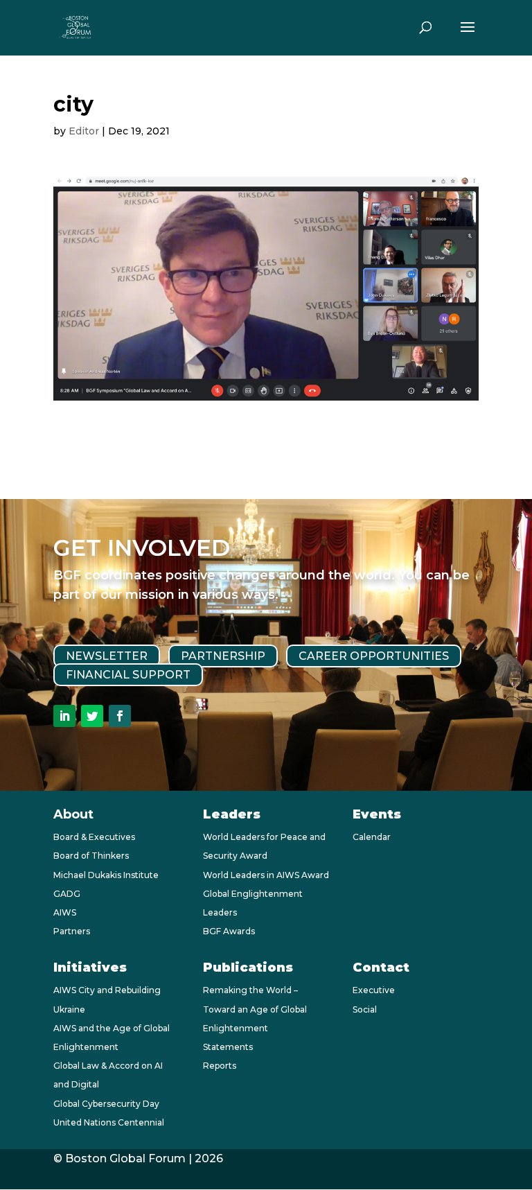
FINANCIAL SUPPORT (128, 674)
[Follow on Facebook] (120, 716)
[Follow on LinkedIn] (64, 716)
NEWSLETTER (107, 656)
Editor (84, 131)
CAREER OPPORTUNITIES (374, 656)
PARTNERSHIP (223, 656)
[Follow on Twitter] (92, 716)
